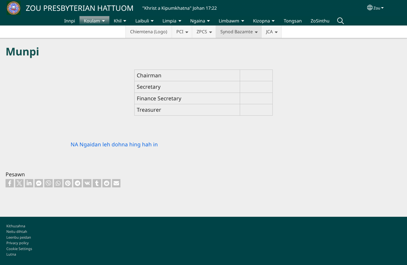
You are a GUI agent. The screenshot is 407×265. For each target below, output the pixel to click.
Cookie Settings (19, 248)
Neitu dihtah (16, 231)
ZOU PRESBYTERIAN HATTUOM (79, 8)
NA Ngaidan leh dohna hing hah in (114, 144)
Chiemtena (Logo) (148, 32)
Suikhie (340, 21)
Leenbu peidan (18, 237)
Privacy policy (17, 242)
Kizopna (261, 21)
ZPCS (202, 32)
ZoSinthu (320, 21)
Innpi (69, 21)
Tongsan (293, 21)
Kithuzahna (15, 225)
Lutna (11, 254)
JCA (269, 32)
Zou (376, 8)
